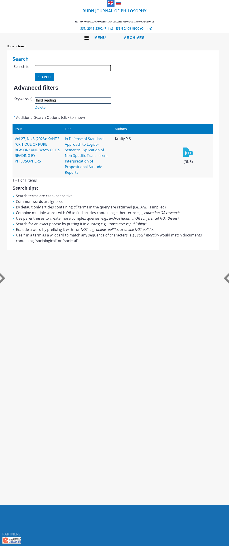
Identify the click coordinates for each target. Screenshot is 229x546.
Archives (134, 38)
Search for (22, 66)
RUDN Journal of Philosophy (114, 15)
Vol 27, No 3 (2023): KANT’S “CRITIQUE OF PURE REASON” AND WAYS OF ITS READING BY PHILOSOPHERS (37, 150)
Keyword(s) (23, 98)
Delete (40, 107)
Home (11, 46)
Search (21, 46)
